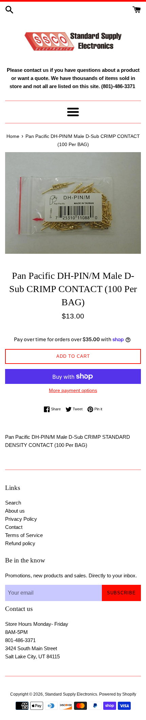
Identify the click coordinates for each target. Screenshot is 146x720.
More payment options (73, 390)
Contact (13, 527)
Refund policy (20, 543)
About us (15, 511)
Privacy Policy (21, 519)
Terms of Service (24, 535)
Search (13, 503)
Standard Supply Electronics (71, 694)
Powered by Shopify (117, 694)
